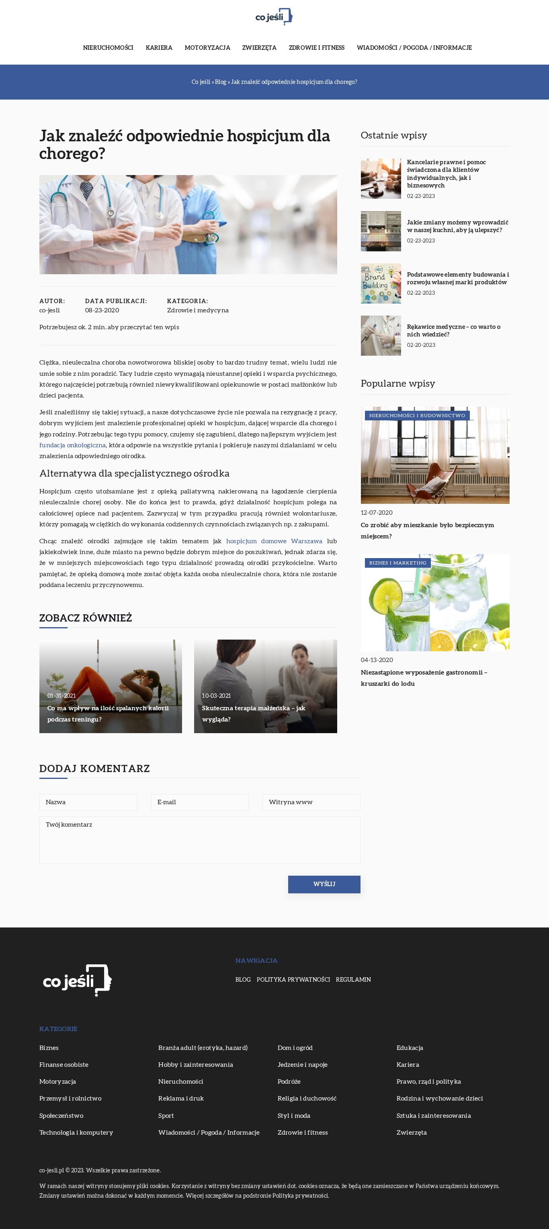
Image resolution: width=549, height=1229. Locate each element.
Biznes (49, 1048)
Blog (243, 980)
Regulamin (353, 980)
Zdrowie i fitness (317, 48)
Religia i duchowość (307, 1098)
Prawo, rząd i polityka (429, 1081)
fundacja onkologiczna (72, 445)
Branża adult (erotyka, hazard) (203, 1048)
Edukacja (410, 1048)
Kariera (159, 48)
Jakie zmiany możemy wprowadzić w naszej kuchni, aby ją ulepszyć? (457, 227)
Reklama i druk (181, 1098)
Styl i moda (294, 1116)
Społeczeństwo (61, 1116)
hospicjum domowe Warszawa (274, 541)
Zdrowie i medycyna (198, 310)
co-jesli (49, 310)
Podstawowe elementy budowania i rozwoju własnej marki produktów (458, 279)
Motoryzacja (207, 48)
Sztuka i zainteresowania (434, 1116)
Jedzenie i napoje (303, 1065)
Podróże (289, 1081)
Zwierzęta (259, 48)
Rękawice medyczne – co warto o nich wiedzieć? (453, 331)
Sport (166, 1116)
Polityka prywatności (293, 980)
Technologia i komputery (76, 1132)
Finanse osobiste (64, 1065)
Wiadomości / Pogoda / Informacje (414, 48)
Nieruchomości (108, 48)
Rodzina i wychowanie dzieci (440, 1098)
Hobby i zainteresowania (195, 1065)
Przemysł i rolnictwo (70, 1098)
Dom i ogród (295, 1048)
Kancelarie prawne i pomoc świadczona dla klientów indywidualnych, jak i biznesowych (446, 174)
